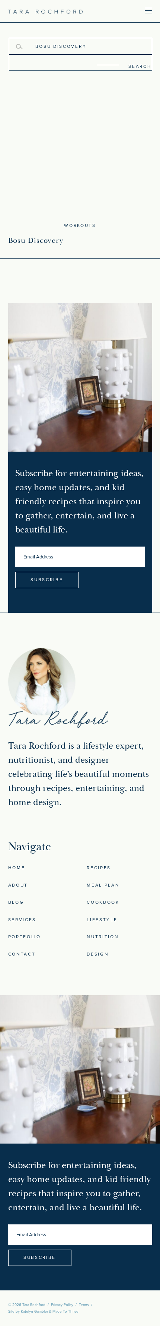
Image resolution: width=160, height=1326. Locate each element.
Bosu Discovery (36, 240)
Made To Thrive (65, 1311)
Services (22, 919)
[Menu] (126, 10)
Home (16, 867)
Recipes (99, 867)
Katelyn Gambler (34, 1311)
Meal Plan (103, 885)
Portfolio (24, 936)
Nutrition (103, 936)
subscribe (47, 579)
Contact (22, 954)
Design (98, 954)
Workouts (80, 225)
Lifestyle (102, 919)
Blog (16, 902)
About (18, 885)
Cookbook (103, 902)
